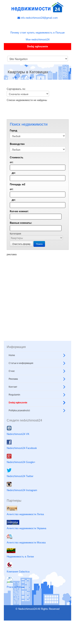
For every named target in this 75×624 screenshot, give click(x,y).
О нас (12, 371)
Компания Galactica (18, 571)
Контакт (13, 386)
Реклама (13, 379)
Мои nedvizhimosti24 (37, 39)
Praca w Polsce (15, 587)
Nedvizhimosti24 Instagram (22, 490)
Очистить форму (21, 243)
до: (14, 172)
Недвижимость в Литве (20, 556)
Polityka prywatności (19, 410)
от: (11, 162)
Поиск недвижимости (59, 613)
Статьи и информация (21, 363)
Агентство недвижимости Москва (26, 542)
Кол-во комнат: (19, 211)
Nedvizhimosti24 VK (18, 434)
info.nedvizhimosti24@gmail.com (39, 17)
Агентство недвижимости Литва (25, 514)
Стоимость (16, 157)
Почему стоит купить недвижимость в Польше (37, 32)
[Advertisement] (37, 293)
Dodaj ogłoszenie (37, 46)
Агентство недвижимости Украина (26, 528)
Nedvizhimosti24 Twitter (20, 476)
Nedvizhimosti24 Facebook (22, 448)
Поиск (39, 243)
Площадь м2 (17, 184)
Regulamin (14, 394)
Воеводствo (17, 144)
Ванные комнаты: (21, 222)
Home (12, 355)
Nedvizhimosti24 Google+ (21, 462)
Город (13, 130)
